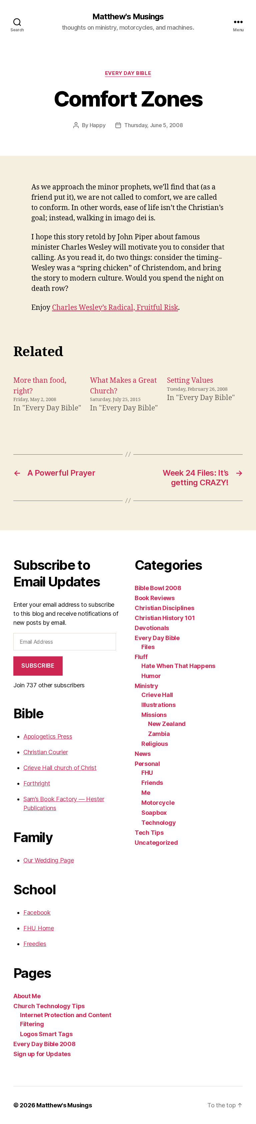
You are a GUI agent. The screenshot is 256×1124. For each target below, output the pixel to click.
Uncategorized (156, 842)
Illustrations (158, 704)
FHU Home (38, 928)
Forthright (36, 783)
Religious (154, 743)
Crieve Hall (157, 694)
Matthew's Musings (128, 17)
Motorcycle (157, 802)
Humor (151, 675)
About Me (27, 996)
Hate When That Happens (178, 665)
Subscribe (37, 665)
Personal (147, 763)
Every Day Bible (128, 73)
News (143, 753)
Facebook (37, 912)
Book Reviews (155, 597)
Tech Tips (149, 832)
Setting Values (190, 380)
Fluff (141, 656)
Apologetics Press (47, 736)
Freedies (34, 943)
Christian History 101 (165, 617)
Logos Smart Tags (46, 1033)
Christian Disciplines (164, 607)
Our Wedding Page (48, 860)
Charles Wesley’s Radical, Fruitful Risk (115, 307)
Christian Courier (45, 752)
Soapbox (154, 812)
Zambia (159, 733)
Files (148, 646)
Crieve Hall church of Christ (59, 767)
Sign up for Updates (42, 1053)
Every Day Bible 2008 (44, 1043)
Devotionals (152, 627)
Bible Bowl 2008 (158, 587)
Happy (98, 125)
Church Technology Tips (49, 1006)
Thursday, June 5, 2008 (153, 125)
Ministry (146, 685)
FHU (147, 772)
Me (145, 792)
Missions (154, 714)
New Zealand (167, 723)
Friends (152, 782)
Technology (158, 822)
